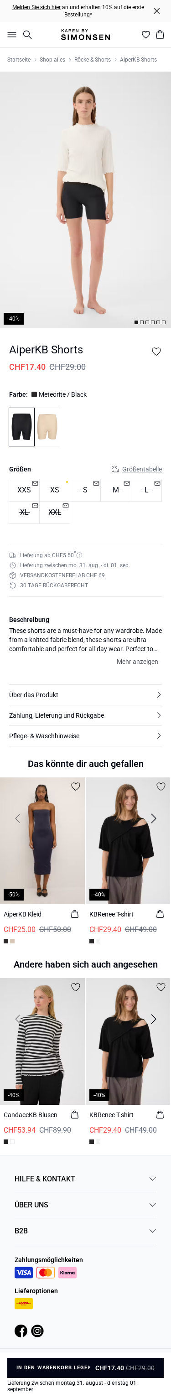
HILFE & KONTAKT (45, 1179)
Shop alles (52, 60)
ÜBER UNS (31, 1205)
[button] (85, 694)
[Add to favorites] (156, 351)
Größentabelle (142, 469)
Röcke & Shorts (92, 60)
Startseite (19, 60)
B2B (21, 1231)
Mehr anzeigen (137, 661)
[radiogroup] (85, 501)
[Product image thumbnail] (136, 322)
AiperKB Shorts (138, 60)
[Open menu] (10, 35)
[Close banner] (157, 11)
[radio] (55, 490)
